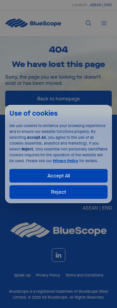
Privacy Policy (65, 160)
